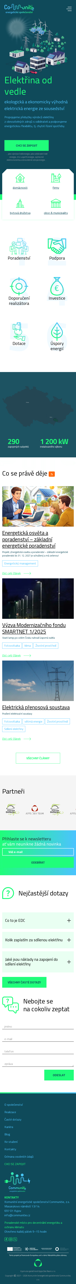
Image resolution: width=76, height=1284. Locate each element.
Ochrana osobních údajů (19, 1156)
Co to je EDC (15, 920)
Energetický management (20, 563)
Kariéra (8, 1127)
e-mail (8, 1039)
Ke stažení (11, 1141)
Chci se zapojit (26, 145)
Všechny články (38, 758)
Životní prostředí (45, 645)
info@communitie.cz (17, 1215)
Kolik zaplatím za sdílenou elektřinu (34, 940)
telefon (9, 1051)
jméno (8, 1026)
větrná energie (33, 721)
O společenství (13, 1104)
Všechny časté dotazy (24, 982)
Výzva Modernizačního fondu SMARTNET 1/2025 (34, 628)
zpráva (8, 1064)
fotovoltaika (12, 645)
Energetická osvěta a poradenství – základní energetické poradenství (28, 539)
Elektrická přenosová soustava (36, 707)
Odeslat (59, 1075)
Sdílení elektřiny (13, 729)
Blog (7, 1134)
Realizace (10, 1112)
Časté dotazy (12, 1119)
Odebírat (38, 862)
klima (28, 645)
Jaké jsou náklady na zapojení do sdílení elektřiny (31, 962)
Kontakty (10, 1149)
